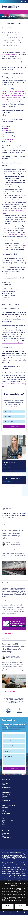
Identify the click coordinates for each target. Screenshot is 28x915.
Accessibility (23, 1)
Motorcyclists (7, 130)
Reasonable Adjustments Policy (13, 857)
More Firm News (8, 633)
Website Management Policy (9, 859)
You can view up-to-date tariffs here (12, 343)
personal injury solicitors (11, 54)
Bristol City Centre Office (8, 805)
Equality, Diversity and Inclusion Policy (11, 856)
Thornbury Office (6, 831)
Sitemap (24, 857)
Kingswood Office (6, 818)
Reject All (20, 906)
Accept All (8, 906)
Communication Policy (16, 852)
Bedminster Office (6, 779)
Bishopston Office (6, 792)
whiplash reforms (17, 97)
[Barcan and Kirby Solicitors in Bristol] (10, 6)
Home (3, 12)
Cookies (15, 854)
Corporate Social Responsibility (9, 855)
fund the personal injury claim (16, 234)
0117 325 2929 (5, 384)
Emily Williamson (15, 544)
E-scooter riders (8, 139)
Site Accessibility (6, 852)
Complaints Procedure (7, 854)
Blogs (7, 12)
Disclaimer (20, 855)
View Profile (20, 471)
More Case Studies (9, 691)
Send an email (8, 471)
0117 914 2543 (7, 467)
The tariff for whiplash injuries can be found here (14, 211)
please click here (16, 900)
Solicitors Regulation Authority (10, 876)
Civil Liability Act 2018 (8, 100)
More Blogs (7, 578)
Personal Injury (7, 481)
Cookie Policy (22, 854)
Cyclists (5, 128)
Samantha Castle (9, 462)
